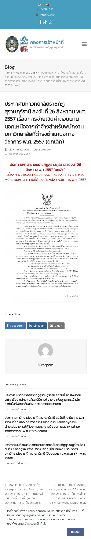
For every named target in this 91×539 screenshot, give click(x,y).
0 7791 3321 (47, 9)
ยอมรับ (75, 532)
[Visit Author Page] (45, 350)
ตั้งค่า (46, 524)
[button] (84, 44)
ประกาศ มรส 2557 (19, 154)
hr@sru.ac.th (47, 15)
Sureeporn (45, 150)
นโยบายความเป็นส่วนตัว (21, 519)
